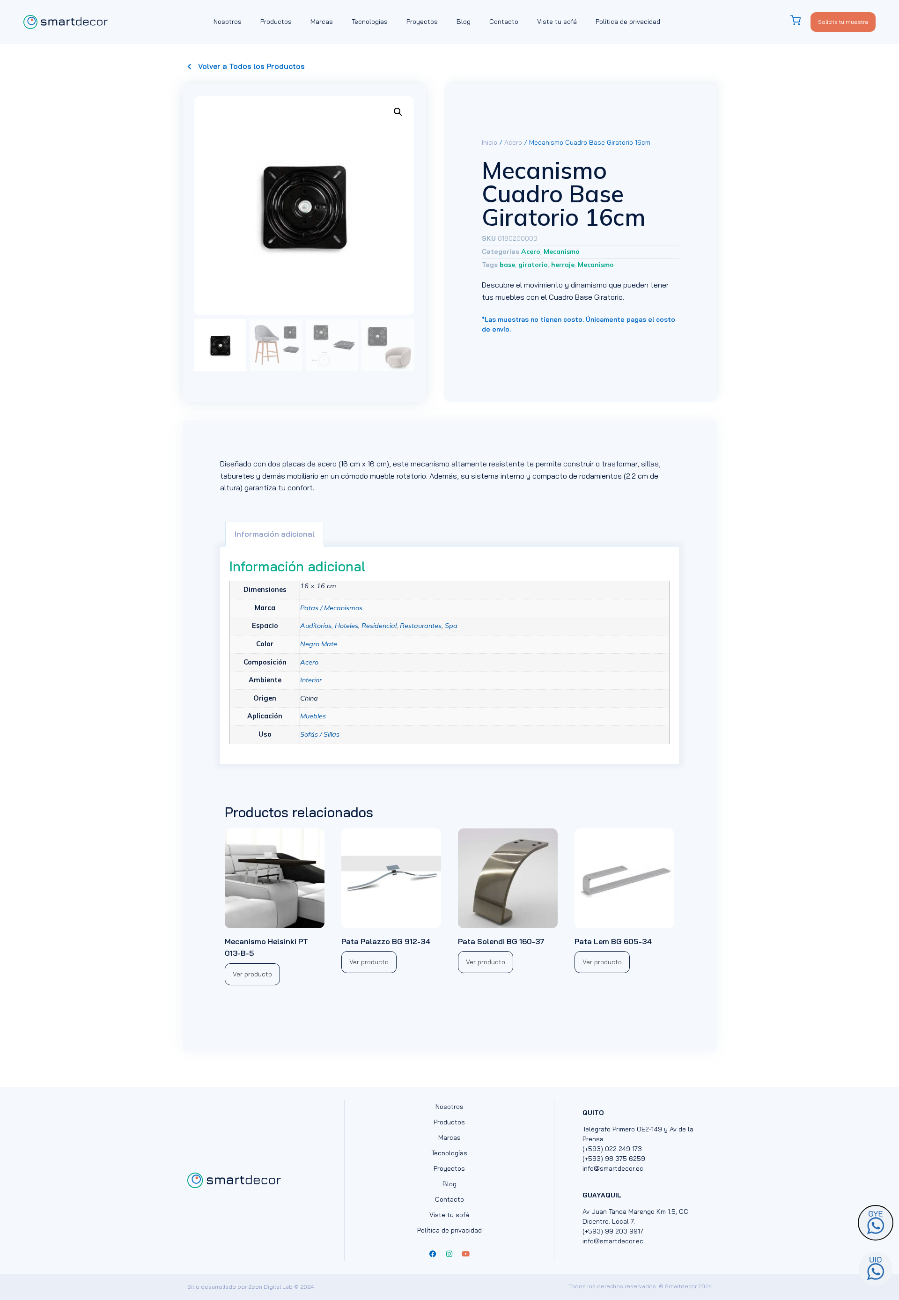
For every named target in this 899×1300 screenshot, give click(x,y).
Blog (464, 21)
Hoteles (346, 625)
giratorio (533, 264)
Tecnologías (370, 21)
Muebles (313, 716)
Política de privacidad (628, 21)
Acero (513, 142)
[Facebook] (433, 1254)
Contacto (503, 21)
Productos (276, 21)
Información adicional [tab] (275, 534)
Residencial (379, 625)
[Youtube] (466, 1254)
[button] (398, 111)
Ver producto (252, 974)
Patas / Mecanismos (331, 608)
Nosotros (228, 21)
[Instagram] (449, 1254)
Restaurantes (421, 625)
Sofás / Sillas (319, 734)
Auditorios (316, 625)
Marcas (321, 21)
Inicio (489, 142)
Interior (311, 680)
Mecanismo (562, 251)
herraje (563, 264)
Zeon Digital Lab (270, 1286)
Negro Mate (318, 644)
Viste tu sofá (557, 21)
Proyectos (422, 21)
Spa (451, 625)
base (507, 264)
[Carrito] (800, 20)
